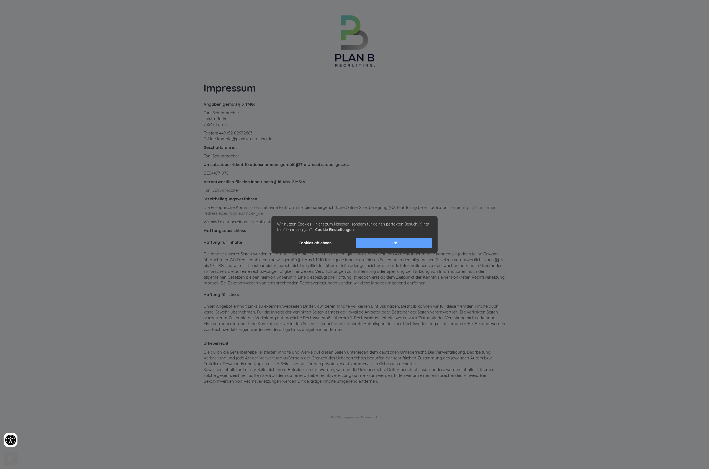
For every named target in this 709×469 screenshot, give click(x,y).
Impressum (351, 417)
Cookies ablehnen (315, 242)
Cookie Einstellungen (334, 229)
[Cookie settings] (11, 459)
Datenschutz (370, 417)
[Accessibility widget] (10, 440)
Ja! (394, 242)
